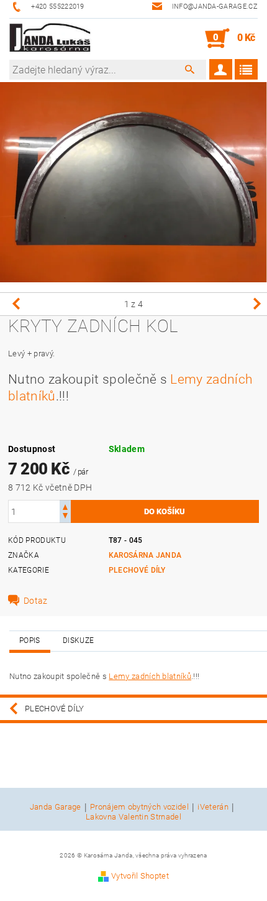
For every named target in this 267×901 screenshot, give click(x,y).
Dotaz (36, 601)
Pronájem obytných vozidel (139, 807)
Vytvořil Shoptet (140, 875)
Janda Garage (55, 807)
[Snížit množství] (65, 517)
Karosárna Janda (145, 555)
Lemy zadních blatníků (150, 676)
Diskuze (78, 640)
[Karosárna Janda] (50, 38)
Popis (29, 640)
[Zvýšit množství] (65, 506)
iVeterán (213, 807)
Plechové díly (137, 570)
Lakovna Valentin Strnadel (133, 817)
